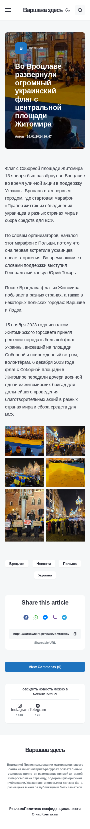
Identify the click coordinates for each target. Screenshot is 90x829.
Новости (43, 564)
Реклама (16, 808)
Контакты (50, 814)
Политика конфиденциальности (52, 808)
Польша (70, 564)
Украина (45, 575)
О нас (37, 814)
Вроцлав (36, 48)
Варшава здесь (42, 10)
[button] (8, 10)
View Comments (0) (45, 667)
